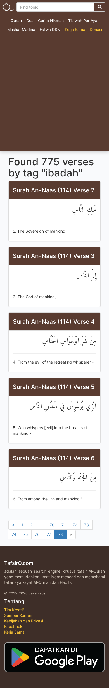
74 (14, 534)
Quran (16, 20)
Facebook (13, 626)
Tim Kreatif (14, 609)
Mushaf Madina (21, 29)
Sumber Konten (18, 615)
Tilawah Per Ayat (83, 20)
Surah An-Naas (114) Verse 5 (53, 386)
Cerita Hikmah (51, 20)
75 (25, 534)
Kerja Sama (75, 29)
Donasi (96, 29)
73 (86, 524)
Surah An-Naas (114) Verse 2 (53, 190)
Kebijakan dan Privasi (23, 620)
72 (75, 524)
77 (49, 534)
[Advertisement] (54, 93)
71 (63, 524)
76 (37, 534)
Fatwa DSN (50, 29)
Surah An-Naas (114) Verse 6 (53, 458)
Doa (30, 20)
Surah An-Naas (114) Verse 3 (54, 255)
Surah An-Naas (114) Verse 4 (54, 321)
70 (52, 524)
